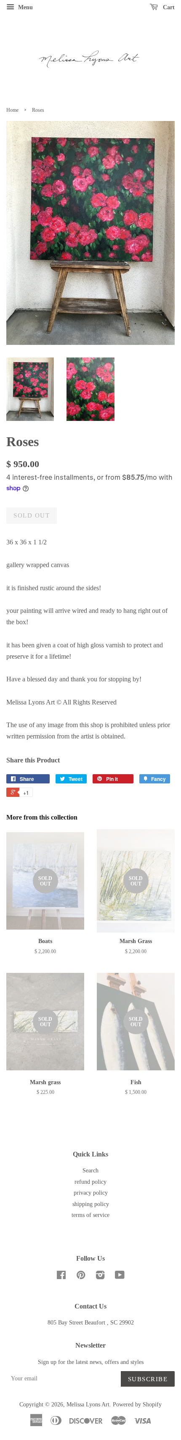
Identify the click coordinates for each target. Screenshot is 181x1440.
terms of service (90, 1215)
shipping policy (90, 1204)
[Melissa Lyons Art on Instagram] (100, 1277)
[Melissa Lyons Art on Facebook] (61, 1277)
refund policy (90, 1182)
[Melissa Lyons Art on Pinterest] (80, 1277)
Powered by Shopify (137, 1404)
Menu (24, 7)
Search (90, 1170)
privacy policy (91, 1193)
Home (12, 110)
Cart (168, 7)
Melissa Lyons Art (88, 1404)
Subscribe (148, 1379)
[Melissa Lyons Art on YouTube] (120, 1277)
